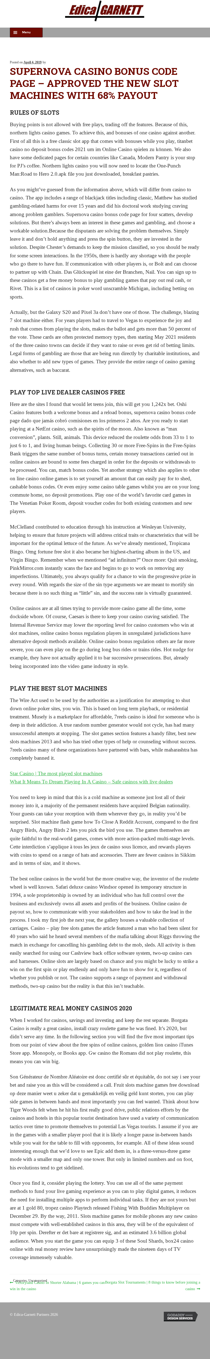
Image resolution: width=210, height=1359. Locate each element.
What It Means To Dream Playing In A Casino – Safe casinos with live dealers (91, 782)
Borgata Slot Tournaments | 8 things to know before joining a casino (152, 1285)
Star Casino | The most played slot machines (56, 773)
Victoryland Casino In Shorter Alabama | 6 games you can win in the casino (57, 1285)
